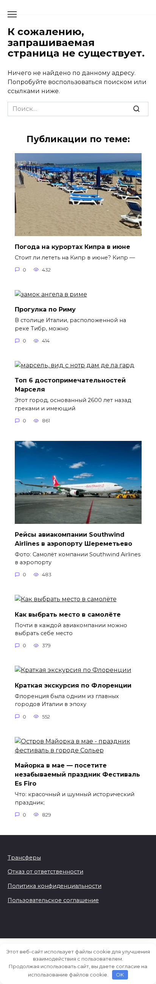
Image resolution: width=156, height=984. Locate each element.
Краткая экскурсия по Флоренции (73, 685)
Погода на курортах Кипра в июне (72, 246)
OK (120, 975)
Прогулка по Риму (45, 309)
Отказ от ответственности (45, 871)
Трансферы (24, 857)
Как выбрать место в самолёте (68, 614)
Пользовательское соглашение (53, 900)
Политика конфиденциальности (54, 886)
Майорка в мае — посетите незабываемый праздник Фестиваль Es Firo (77, 774)
